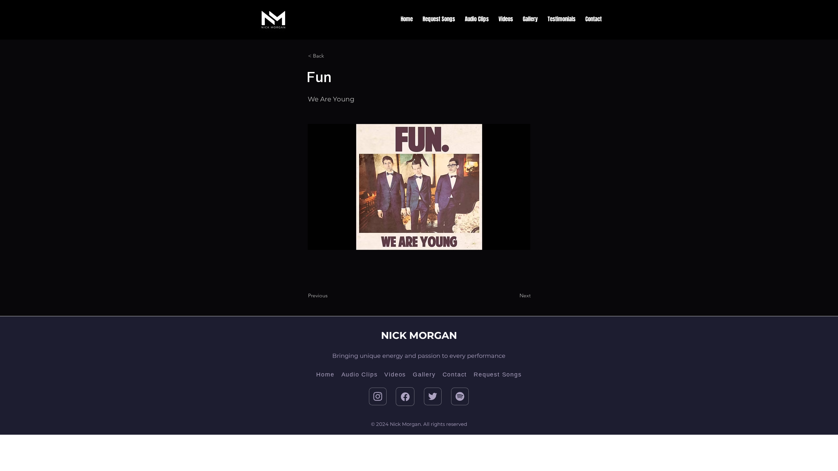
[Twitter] (433, 396)
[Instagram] (378, 396)
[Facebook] (405, 396)
